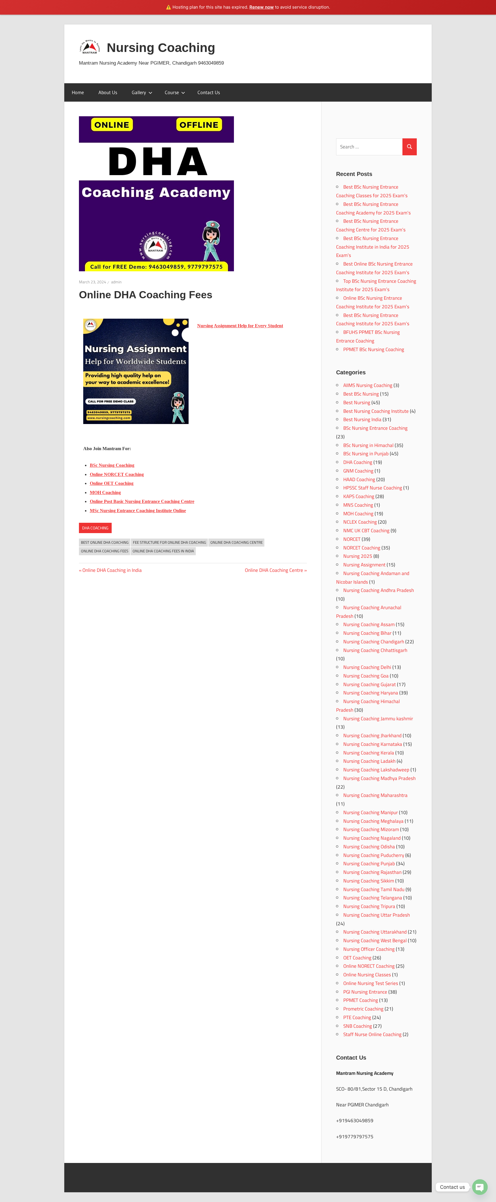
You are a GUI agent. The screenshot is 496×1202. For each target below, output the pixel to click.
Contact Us (208, 92)
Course (172, 92)
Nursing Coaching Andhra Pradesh (378, 590)
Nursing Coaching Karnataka (372, 744)
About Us (107, 92)
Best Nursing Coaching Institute (376, 411)
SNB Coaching (357, 1026)
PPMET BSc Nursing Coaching (373, 349)
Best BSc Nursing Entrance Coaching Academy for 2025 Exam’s (373, 208)
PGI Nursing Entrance (365, 991)
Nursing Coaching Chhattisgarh (375, 650)
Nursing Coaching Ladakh (369, 761)
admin (116, 282)
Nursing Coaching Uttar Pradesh (376, 915)
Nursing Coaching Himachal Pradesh (368, 706)
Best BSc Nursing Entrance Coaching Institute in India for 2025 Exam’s (372, 247)
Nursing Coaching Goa (366, 675)
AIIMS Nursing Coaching (367, 385)
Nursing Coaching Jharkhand (372, 735)
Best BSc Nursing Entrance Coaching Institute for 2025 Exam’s (372, 319)
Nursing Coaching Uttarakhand (375, 931)
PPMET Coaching (360, 1000)
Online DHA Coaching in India (112, 570)
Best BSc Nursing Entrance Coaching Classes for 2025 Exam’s (372, 191)
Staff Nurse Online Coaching (372, 1034)
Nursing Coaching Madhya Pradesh (379, 778)
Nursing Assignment (364, 564)
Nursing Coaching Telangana (372, 897)
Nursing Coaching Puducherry (373, 855)
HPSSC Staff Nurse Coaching (372, 487)
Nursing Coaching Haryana (370, 692)
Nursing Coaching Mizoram (371, 829)
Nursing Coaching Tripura (369, 906)
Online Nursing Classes (367, 974)
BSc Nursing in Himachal (368, 445)
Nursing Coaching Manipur (370, 812)
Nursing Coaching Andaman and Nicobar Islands (372, 578)
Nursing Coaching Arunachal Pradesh (368, 612)
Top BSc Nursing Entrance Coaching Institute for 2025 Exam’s (376, 285)
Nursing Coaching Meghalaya (373, 821)
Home (78, 92)
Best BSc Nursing (361, 393)
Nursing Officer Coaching (369, 949)
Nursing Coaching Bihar (367, 633)
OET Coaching (357, 957)
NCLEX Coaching (360, 522)
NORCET (352, 539)
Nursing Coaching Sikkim (368, 880)
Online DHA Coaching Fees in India (163, 550)
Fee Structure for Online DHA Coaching (169, 542)
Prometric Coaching (363, 1008)
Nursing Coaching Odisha (369, 846)
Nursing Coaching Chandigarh (373, 641)
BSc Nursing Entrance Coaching (375, 428)
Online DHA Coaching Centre (236, 542)
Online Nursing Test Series (370, 983)
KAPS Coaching (358, 496)
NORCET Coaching (361, 547)
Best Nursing (356, 402)
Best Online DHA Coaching (105, 542)
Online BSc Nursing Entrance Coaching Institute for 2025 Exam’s (372, 302)
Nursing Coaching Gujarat (369, 684)
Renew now (261, 7)
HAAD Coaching (359, 479)
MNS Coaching (358, 505)
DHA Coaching (95, 528)
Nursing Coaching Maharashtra (375, 795)
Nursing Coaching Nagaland (372, 838)
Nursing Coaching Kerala (368, 752)
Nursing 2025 (357, 556)
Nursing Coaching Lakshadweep (376, 769)
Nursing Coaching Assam (369, 624)
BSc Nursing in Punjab (366, 453)
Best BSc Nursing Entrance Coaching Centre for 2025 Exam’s (371, 225)
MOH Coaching (358, 513)
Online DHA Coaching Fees (104, 550)
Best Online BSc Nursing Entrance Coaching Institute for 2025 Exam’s (374, 268)
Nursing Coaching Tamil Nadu (373, 889)
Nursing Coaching (161, 47)
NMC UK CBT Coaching (366, 530)
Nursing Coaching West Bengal (375, 940)
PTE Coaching (357, 1017)
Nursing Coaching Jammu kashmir (378, 718)
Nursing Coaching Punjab (369, 863)
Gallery (139, 92)
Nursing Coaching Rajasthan (372, 872)
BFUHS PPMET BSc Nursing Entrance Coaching (368, 336)
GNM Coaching (358, 470)
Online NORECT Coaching (369, 966)
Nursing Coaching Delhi (367, 667)
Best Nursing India (362, 419)
